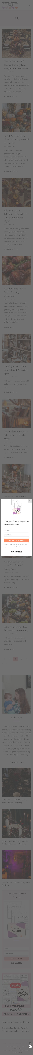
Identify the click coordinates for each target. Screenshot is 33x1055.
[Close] (30, 501)
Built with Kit (16, 551)
